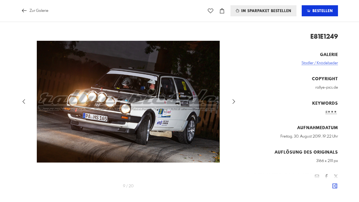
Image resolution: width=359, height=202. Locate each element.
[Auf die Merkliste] (210, 10)
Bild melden (329, 184)
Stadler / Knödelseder (319, 63)
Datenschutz (329, 191)
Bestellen (322, 11)
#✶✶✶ (331, 112)
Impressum (308, 191)
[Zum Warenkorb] (222, 10)
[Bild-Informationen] (335, 186)
